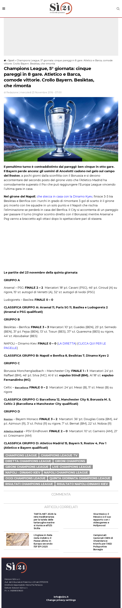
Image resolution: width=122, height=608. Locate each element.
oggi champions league (25, 478)
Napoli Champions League (66, 472)
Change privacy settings (61, 600)
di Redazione (11, 92)
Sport (11, 60)
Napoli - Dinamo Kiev (22, 472)
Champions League (21, 455)
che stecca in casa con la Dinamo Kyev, (65, 196)
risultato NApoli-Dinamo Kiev (82, 484)
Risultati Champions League (29, 484)
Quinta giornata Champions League (79, 478)
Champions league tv (59, 455)
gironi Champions (70, 461)
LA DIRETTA (66, 343)
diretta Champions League (28, 461)
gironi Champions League (26, 467)
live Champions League (71, 467)
